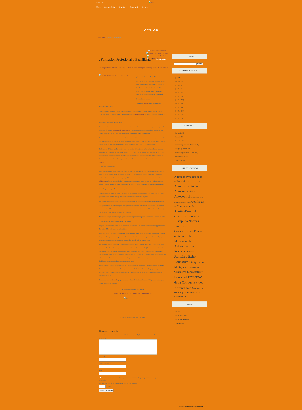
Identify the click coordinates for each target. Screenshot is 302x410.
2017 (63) (179, 96)
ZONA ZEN (99, 2)
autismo (189, 182)
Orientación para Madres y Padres (145, 68)
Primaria (177, 137)
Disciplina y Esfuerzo (181, 148)
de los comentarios (182, 319)
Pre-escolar (178, 133)
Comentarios (116, 37)
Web (100, 370)
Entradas (108, 37)
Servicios (122, 7)
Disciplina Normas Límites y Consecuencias (186, 226)
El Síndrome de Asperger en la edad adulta (197, 50)
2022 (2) (178, 78)
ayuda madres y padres (184, 202)
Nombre (102, 357)
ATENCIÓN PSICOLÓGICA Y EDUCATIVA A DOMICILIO (132, 294)
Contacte (144, 7)
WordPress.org (179, 323)
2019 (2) (178, 89)
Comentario (102, 338)
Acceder (177, 311)
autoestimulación (195, 182)
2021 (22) (179, 81)
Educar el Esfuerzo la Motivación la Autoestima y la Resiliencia (188, 241)
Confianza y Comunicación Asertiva (189, 206)
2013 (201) (179, 111)
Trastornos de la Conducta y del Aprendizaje (188, 282)
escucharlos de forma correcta (121, 130)
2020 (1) (178, 85)
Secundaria (178, 141)
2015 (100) (179, 103)
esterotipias (191, 251)
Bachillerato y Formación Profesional (185, 145)
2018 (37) (179, 92)
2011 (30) (179, 118)
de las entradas (181, 315)
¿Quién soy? (133, 7)
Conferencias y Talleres (181, 156)
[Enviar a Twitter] (157, 56)
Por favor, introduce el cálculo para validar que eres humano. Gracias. (118, 383)
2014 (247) (179, 107)
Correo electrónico (105, 364)
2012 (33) (179, 115)
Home (98, 7)
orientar (146, 103)
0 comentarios (163, 68)
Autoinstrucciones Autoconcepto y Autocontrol (186, 191)
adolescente (102, 181)
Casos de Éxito (109, 7)
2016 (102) (179, 100)
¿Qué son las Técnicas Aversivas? (106, 50)
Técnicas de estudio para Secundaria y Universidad (188, 292)
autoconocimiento (139, 114)
